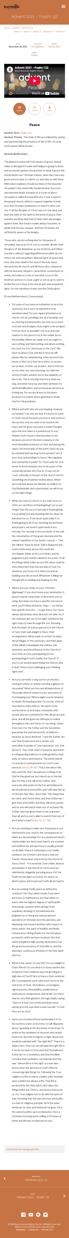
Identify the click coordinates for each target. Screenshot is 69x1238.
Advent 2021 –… (29, 28)
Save (50, 110)
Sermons (16, 28)
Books (36, 32)
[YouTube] (31, 1215)
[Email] (38, 1215)
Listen (34, 110)
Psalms (34, 55)
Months (59, 32)
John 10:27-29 (41, 820)
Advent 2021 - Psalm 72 (33, 1197)
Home (6, 28)
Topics (17, 32)
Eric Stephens (37, 46)
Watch (19, 111)
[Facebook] (23, 1215)
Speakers (47, 32)
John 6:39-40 (29, 767)
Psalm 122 (26, 132)
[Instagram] (45, 1215)
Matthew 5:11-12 (36, 1180)
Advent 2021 (54, 46)
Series (26, 32)
